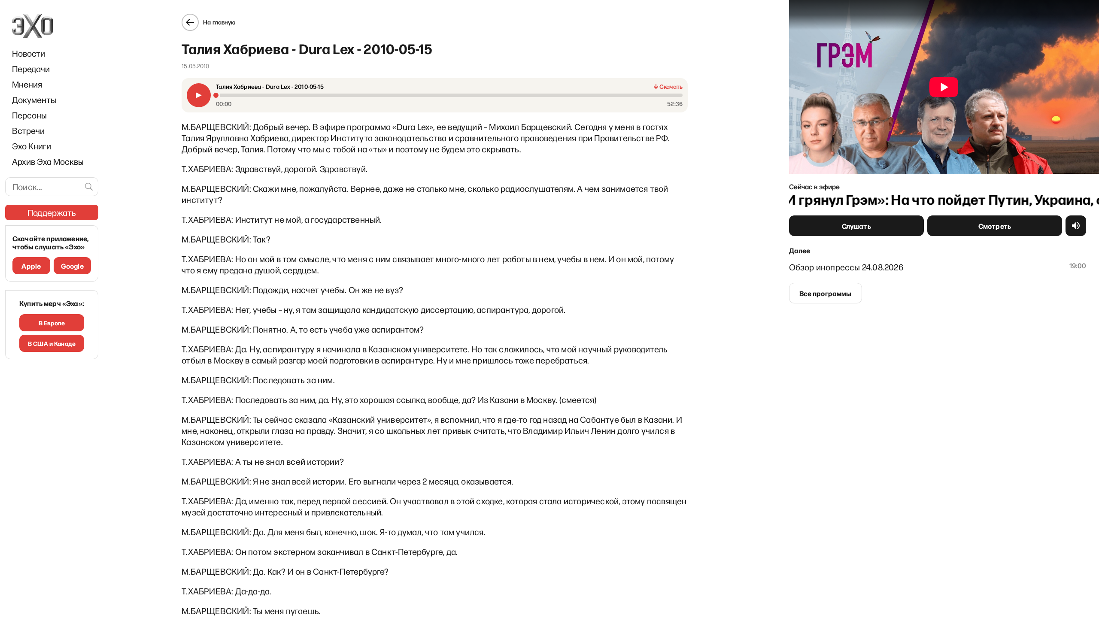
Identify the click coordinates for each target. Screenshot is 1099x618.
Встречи (28, 130)
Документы (34, 99)
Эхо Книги (31, 145)
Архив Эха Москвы (48, 161)
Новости (28, 53)
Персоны (29, 115)
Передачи (31, 68)
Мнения (27, 84)
